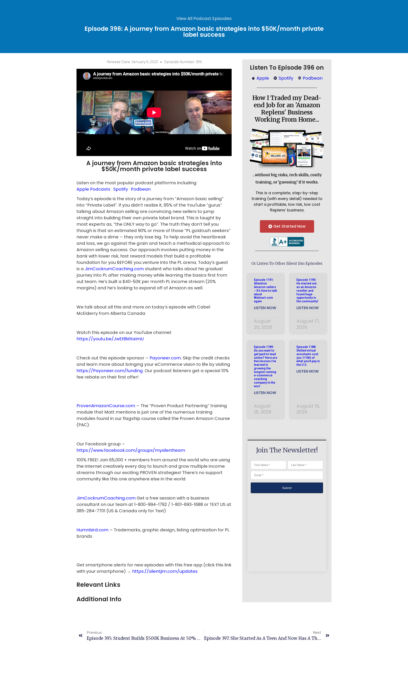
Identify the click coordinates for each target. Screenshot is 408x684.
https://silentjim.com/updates (165, 571)
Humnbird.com (92, 530)
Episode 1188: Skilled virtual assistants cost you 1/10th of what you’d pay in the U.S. (308, 355)
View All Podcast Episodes (204, 18)
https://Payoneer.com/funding (109, 371)
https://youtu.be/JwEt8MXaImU (110, 339)
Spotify (120, 189)
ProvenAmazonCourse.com (105, 406)
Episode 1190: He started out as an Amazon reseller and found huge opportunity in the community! (307, 290)
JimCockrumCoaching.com (114, 269)
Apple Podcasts (93, 189)
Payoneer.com (165, 358)
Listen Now (265, 307)
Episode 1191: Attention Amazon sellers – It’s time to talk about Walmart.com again (265, 290)
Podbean (141, 189)
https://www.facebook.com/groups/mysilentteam (130, 450)
